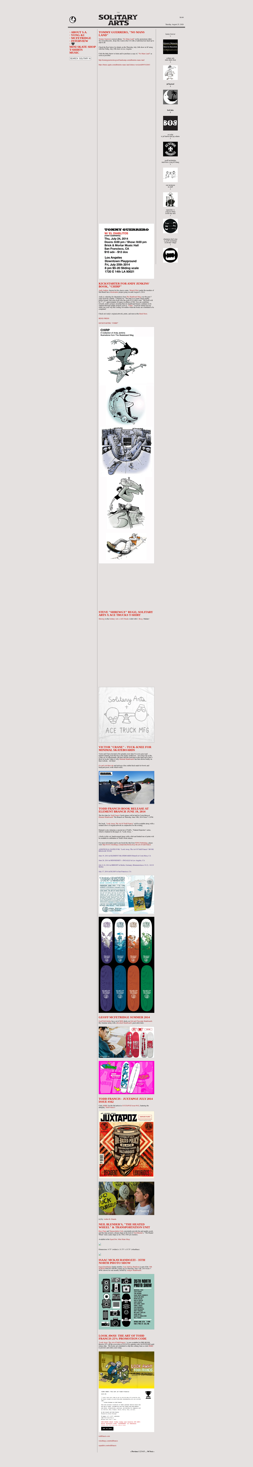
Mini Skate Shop (82, 46)
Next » (151, 1451)
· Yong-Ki (76, 35)
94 (148, 1451)
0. (182, 17)
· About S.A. (78, 32)
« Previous (134, 1451)
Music (74, 52)
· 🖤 (72, 43)
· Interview (78, 41)
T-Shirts (76, 49)
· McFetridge (80, 38)
